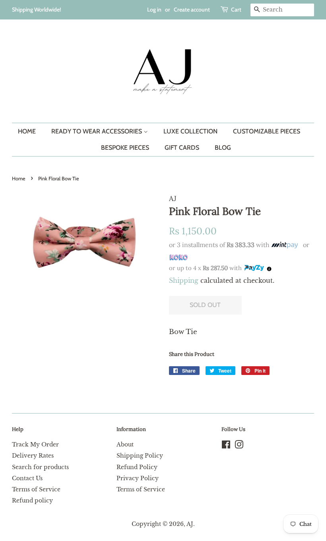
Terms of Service (36, 489)
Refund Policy (136, 467)
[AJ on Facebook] (226, 446)
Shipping (183, 280)
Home (27, 131)
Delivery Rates (33, 455)
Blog (223, 147)
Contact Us (27, 478)
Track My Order (35, 444)
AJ (189, 523)
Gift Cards (182, 147)
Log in (154, 9)
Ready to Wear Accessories (97, 131)
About (125, 444)
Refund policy (32, 500)
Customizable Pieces (266, 131)
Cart (236, 9)
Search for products (40, 467)
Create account (192, 9)
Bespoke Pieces (125, 147)
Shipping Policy (139, 455)
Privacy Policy (137, 478)
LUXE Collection (190, 131)
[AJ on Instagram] (239, 446)
